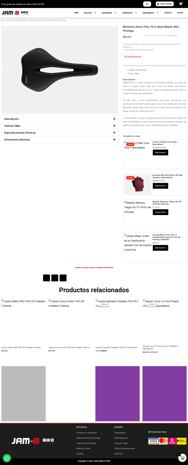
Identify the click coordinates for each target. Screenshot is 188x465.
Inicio (3, 20)
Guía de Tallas (12, 125)
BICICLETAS (88, 13)
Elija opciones (160, 152)
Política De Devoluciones (124, 448)
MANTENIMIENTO (148, 13)
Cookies (80, 454)
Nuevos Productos (21, 20)
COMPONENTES (127, 13)
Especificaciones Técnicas (20, 132)
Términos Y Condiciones (87, 433)
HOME (76, 13)
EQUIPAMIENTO (107, 13)
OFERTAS (180, 13)
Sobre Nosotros (121, 438)
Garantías (118, 454)
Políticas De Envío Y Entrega (88, 438)
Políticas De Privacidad (86, 443)
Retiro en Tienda (83, 448)
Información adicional (17, 139)
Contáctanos (119, 433)
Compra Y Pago (121, 443)
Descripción (11, 118)
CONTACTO (168, 13)
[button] (92, 12)
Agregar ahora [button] (160, 212)
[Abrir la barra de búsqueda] (147, 4)
